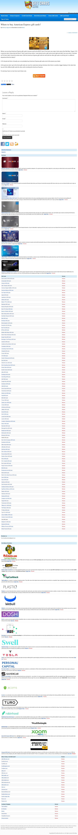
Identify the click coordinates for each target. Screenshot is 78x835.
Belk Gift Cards (5, 318)
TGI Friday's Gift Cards (6, 507)
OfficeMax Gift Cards (6, 447)
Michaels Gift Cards (6, 435)
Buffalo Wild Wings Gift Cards (8, 332)
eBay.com (4, 770)
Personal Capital (5, 668)
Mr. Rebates (4, 808)
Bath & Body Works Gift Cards (8, 313)
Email (4, 118)
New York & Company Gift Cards (8, 440)
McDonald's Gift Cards (6, 432)
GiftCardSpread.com (6, 782)
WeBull (3, 608)
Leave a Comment (72, 32)
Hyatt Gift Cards (5, 395)
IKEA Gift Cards (5, 397)
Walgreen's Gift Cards (6, 521)
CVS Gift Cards (5, 355)
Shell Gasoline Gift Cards (7, 484)
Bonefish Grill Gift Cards (6, 325)
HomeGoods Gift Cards (6, 390)
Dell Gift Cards (5, 360)
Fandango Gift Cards (6, 374)
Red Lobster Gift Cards (6, 463)
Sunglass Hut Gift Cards (6, 498)
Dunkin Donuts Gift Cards (7, 369)
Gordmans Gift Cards (6, 383)
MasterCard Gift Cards (6, 430)
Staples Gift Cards (5, 491)
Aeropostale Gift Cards (6, 281)
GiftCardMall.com (5, 780)
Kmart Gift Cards (5, 411)
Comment (5, 98)
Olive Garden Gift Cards (6, 451)
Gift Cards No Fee (39, 5)
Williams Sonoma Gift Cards (7, 526)
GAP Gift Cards (5, 379)
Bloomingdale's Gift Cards (7, 323)
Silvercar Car (4, 676)
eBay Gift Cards (5, 372)
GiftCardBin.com (5, 775)
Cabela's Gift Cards (6, 341)
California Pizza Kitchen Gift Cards (9, 344)
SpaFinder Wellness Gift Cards (8, 489)
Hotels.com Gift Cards (6, 393)
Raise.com (4, 798)
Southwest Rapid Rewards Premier (9, 271)
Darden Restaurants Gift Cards (8, 358)
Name (4, 113)
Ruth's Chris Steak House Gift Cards (9, 475)
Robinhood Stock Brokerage (8, 716)
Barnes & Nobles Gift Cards (7, 311)
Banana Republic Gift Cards (7, 306)
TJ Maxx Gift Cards (5, 510)
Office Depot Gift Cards (6, 444)
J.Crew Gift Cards (5, 404)
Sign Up (26, 648)
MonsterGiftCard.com (6, 791)
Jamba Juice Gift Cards (6, 402)
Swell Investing (5, 646)
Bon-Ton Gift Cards (5, 327)
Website (4, 124)
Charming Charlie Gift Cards (7, 348)
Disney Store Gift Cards (6, 367)
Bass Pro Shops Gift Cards (7, 309)
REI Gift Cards (4, 468)
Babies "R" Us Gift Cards (7, 302)
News (23, 27)
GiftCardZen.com (5, 784)
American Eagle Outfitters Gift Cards (9, 288)
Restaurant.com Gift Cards (7, 470)
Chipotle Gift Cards (5, 351)
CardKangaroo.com (6, 766)
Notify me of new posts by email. (10, 135)
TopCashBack (5, 580)
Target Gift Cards (5, 500)
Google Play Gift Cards (6, 381)
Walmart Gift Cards (5, 524)
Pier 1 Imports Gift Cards (7, 461)
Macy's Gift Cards (5, 423)
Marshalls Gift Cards (6, 426)
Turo (2, 707)
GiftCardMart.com (5, 777)
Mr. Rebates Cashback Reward (8, 559)
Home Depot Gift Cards (6, 388)
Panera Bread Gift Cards (7, 454)
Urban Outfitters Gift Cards (7, 514)
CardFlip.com (4, 763)
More (12, 84)
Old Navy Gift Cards (6, 449)
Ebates (3, 811)
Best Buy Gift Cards (6, 320)
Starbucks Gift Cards (6, 493)
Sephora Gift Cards (5, 482)
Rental (8, 676)
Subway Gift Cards (5, 496)
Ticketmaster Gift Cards (6, 503)
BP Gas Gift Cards (5, 330)
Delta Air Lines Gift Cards (7, 362)
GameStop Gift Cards (6, 376)
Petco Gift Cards (5, 458)
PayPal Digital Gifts (5, 796)
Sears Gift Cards (5, 479)
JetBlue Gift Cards (5, 409)
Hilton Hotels (4, 257)
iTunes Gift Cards (5, 400)
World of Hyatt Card (6, 212)
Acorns (3, 695)
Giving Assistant (5, 818)
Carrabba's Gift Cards (6, 346)
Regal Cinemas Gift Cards (7, 465)
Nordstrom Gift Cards (6, 442)
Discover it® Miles (5, 183)
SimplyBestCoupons (6, 815)
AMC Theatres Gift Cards (7, 285)
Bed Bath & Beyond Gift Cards (8, 316)
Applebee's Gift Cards (6, 297)
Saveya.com (4, 801)
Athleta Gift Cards (5, 299)
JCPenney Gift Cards (6, 407)
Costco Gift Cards (5, 353)
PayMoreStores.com (6, 794)
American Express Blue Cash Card (9, 198)
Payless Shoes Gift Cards (7, 456)
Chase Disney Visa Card (7, 242)
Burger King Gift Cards (6, 337)
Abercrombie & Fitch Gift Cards (8, 278)
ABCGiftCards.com (5, 759)
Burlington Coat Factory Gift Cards (9, 339)
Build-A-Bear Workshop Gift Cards (9, 334)
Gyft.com (3, 787)
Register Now (21, 708)
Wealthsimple (4, 726)
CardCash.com (5, 761)
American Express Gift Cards (7, 290)
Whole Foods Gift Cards (6, 528)
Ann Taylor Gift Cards (6, 292)
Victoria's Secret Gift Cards (7, 517)
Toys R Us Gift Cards (6, 512)
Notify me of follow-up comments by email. (13, 131)
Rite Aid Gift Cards (5, 472)
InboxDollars (4, 813)
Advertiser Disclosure (6, 149)
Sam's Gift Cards (5, 477)
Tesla (3, 657)
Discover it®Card (5, 168)
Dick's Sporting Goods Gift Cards (8, 365)
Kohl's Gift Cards (5, 414)
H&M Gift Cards (5, 386)
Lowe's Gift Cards (5, 418)
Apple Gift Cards (5, 295)
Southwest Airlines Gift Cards (7, 486)
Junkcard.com (4, 789)
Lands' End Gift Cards (6, 416)
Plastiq (3, 591)
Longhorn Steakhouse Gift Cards (8, 421)
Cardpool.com (4, 768)
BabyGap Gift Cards (6, 304)
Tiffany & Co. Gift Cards (6, 505)
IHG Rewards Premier (6, 227)
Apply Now (20, 169)
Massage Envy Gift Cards (7, 428)
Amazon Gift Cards (5, 283)
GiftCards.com (4, 773)
